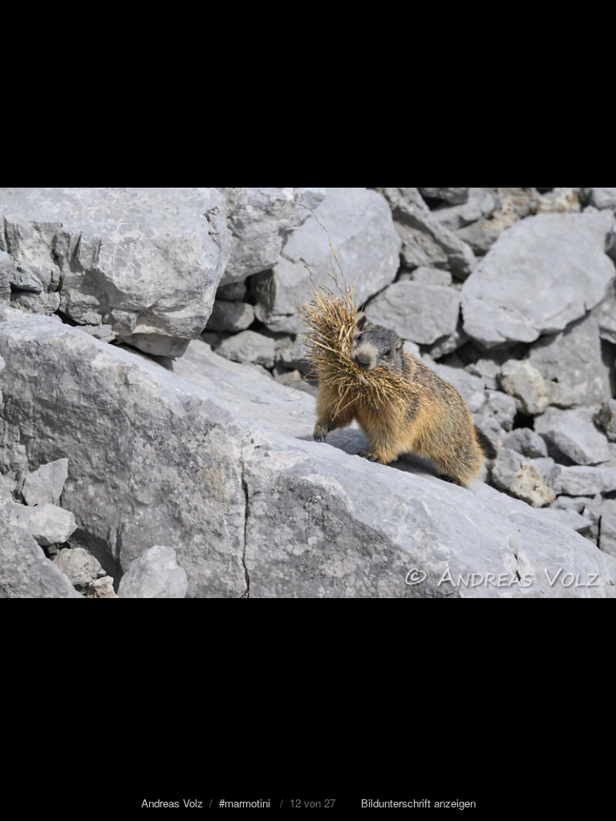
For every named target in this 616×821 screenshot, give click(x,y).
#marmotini (244, 803)
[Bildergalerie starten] (21, 20)
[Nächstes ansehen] (592, 410)
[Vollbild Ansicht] (560, 20)
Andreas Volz (172, 803)
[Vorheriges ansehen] (24, 410)
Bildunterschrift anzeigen (418, 803)
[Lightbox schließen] (596, 20)
